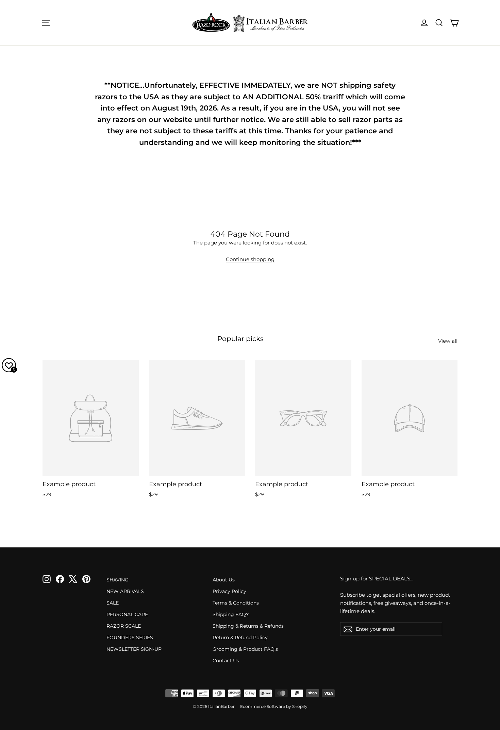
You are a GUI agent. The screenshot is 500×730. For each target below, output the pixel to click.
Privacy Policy (229, 591)
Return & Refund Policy (240, 637)
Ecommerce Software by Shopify (273, 706)
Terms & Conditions (236, 603)
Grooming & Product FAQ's (245, 649)
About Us (224, 580)
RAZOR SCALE (123, 626)
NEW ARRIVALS (125, 591)
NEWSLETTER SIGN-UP (134, 649)
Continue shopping (250, 259)
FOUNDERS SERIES (129, 637)
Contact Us (226, 661)
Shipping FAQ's (231, 614)
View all (447, 341)
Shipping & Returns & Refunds (248, 626)
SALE (112, 603)
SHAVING (117, 580)
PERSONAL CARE (127, 614)
